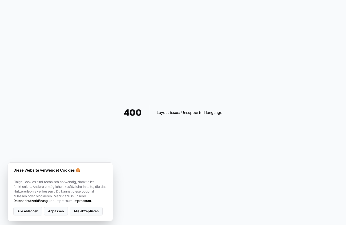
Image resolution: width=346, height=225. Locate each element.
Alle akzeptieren (86, 211)
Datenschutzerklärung (30, 201)
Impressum (82, 201)
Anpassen (56, 211)
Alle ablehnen (27, 211)
